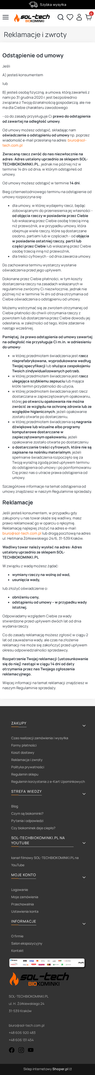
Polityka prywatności (27, 767)
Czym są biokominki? (27, 813)
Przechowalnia (22, 904)
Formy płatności (24, 745)
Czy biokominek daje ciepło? (33, 828)
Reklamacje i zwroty (27, 759)
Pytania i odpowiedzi (27, 820)
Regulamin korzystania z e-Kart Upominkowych (48, 781)
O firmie (17, 936)
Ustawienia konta (24, 911)
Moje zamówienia (24, 897)
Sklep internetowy (45, 1069)
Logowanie (19, 889)
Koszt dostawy (22, 752)
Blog (14, 806)
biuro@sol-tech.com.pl (21, 533)
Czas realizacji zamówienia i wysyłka (39, 738)
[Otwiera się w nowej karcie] (12, 1050)
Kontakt (17, 950)
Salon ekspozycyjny (26, 943)
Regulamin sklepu (24, 774)
